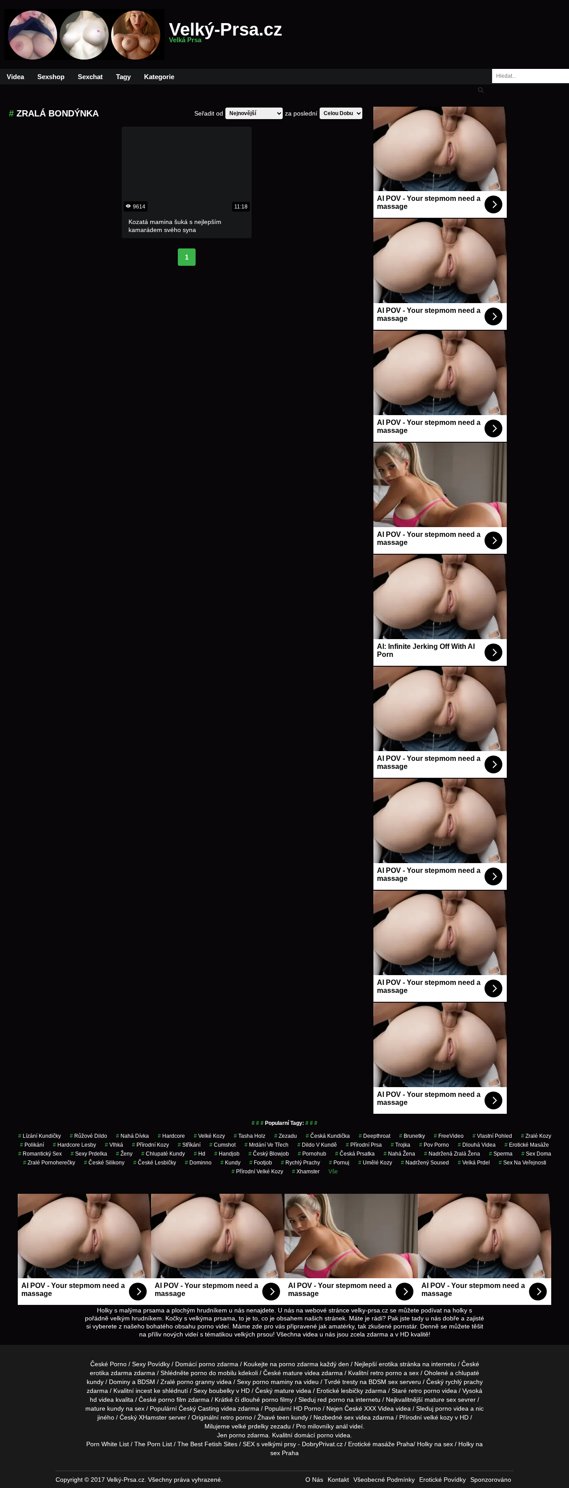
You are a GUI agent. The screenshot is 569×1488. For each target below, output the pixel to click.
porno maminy (272, 1381)
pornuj (339, 1163)
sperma (501, 1154)
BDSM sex (383, 1381)
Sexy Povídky (151, 1364)
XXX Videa (379, 1408)
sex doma (536, 1154)
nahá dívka (132, 1136)
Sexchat (90, 76)
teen (283, 1417)
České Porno (108, 1364)
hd (199, 1154)
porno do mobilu (213, 1372)
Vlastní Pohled (492, 1136)
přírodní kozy (150, 1145)
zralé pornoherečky (49, 1163)
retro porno (386, 1372)
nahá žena (399, 1154)
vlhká (114, 1145)
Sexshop (50, 76)
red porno (331, 1399)
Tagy (123, 76)
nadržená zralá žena (452, 1154)
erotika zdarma (111, 1372)
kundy (230, 1163)
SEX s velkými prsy (269, 1444)
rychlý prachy (300, 1163)
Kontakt (338, 1479)
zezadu (285, 1136)
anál (342, 1426)
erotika (388, 1364)
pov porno (434, 1145)
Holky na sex (435, 1444)
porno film (172, 1399)
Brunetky (412, 1136)
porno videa (452, 1408)
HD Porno (307, 1408)
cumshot (222, 1145)
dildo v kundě (317, 1145)
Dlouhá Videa (477, 1145)
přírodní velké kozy (257, 1171)
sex (349, 1417)
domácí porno (313, 1435)
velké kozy (209, 1136)
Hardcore (171, 1136)
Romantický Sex (40, 1154)
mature (293, 1372)
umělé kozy (375, 1163)
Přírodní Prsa (364, 1145)
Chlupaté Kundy (163, 1154)
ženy (124, 1154)
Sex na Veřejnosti (522, 1163)
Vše (333, 1171)
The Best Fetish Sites (207, 1444)
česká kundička (328, 1136)
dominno (198, 1163)
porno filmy (277, 1399)
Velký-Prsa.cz (225, 34)
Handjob (227, 1154)
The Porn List (153, 1444)
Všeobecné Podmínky (384, 1479)
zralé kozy (536, 1136)
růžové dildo (88, 1136)
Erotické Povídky (442, 1479)
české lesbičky (154, 1163)
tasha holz (249, 1136)
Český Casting (199, 1408)
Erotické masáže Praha (380, 1444)
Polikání (32, 1145)
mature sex (440, 1399)
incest (144, 1390)
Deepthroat (374, 1136)
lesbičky (352, 1390)
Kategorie (159, 76)
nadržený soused (425, 1163)
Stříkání (189, 1145)
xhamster (306, 1171)
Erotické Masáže (527, 1145)
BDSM (146, 1381)
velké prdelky (250, 1426)
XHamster (153, 1417)
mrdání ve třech (266, 1145)
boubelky (221, 1390)
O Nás (314, 1479)
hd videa (102, 1399)
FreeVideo (449, 1136)
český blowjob (268, 1154)
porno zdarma (298, 1364)
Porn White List (107, 1444)
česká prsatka (355, 1154)
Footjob (260, 1163)
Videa (15, 76)
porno (207, 1364)
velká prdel (474, 1163)
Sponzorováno (490, 1479)
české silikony (104, 1163)
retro (227, 1417)
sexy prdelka (89, 1154)
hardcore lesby (74, 1145)
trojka (400, 1145)
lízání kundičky (39, 1136)
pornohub (312, 1154)
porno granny (196, 1381)
